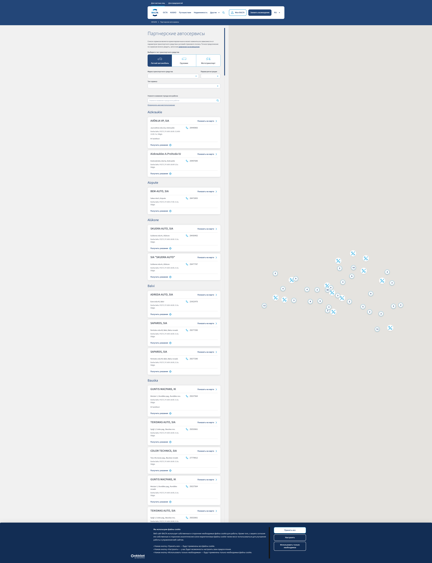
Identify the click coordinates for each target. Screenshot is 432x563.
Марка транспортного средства (160, 71)
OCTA (165, 12)
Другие (213, 12)
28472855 (194, 198)
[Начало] (154, 12)
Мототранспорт (208, 63)
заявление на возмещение (189, 47)
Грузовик (184, 63)
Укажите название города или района (163, 96)
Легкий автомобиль (160, 63)
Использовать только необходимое (290, 546)
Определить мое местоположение (161, 105)
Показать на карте (205, 121)
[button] (275, 298)
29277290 (194, 330)
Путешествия (185, 12)
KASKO (173, 12)
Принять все (290, 530)
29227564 (194, 396)
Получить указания (159, 145)
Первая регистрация (209, 71)
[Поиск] (224, 12)
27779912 (194, 458)
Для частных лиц (158, 3)
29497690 (194, 161)
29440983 (194, 128)
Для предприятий (175, 3)
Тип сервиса (152, 81)
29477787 (194, 264)
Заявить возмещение (259, 12)
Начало (154, 22)
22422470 (194, 301)
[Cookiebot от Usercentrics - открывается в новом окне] (138, 556)
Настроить (290, 537)
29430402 (194, 235)
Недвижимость (200, 12)
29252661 (194, 429)
